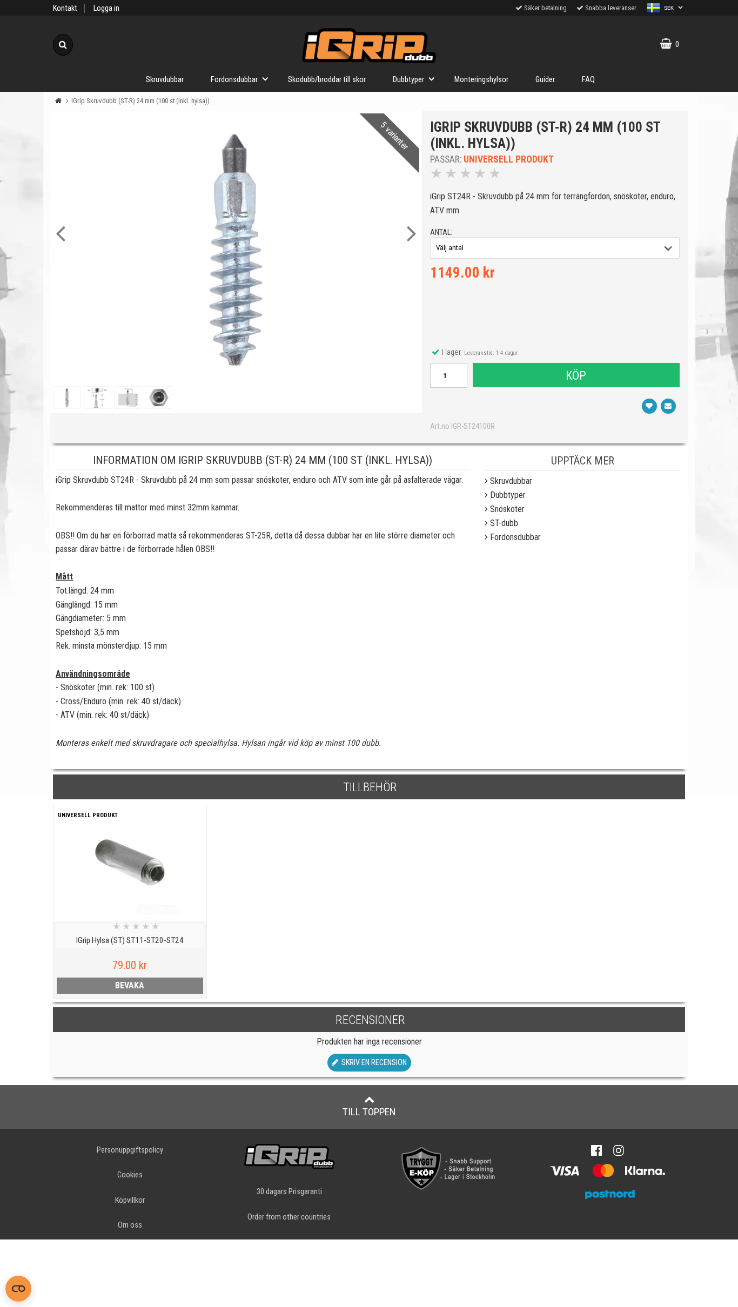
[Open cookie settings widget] (18, 1289)
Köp (576, 375)
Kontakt (65, 8)
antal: (441, 232)
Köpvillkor (130, 1200)
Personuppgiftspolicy (130, 1150)
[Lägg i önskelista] (649, 406)
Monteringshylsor (481, 79)
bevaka (129, 985)
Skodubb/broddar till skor (327, 79)
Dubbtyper (408, 79)
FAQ (588, 79)
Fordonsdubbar (234, 79)
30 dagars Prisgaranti (289, 1191)
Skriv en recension (372, 1062)
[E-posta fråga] (668, 406)
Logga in (106, 8)
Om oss (130, 1225)
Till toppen (369, 1112)
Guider (545, 79)
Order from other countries (289, 1217)
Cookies (130, 1175)
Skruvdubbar (165, 79)
